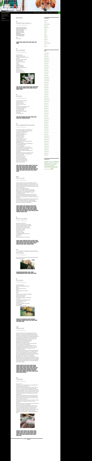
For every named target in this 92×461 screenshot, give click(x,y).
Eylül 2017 (45, 96)
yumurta (51, 167)
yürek (26, 211)
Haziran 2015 (46, 139)
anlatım (18, 365)
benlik (24, 165)
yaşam (37, 210)
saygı (35, 273)
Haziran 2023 (46, 53)
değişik (24, 366)
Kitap (45, 34)
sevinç (54, 165)
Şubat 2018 (46, 87)
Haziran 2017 (46, 101)
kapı (31, 241)
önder (29, 273)
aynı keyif (22, 365)
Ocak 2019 (46, 68)
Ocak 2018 (46, 89)
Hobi (45, 32)
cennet (34, 165)
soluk (20, 321)
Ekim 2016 (45, 115)
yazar (44, 167)
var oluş (33, 210)
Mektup (45, 36)
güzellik (22, 368)
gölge (30, 166)
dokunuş (33, 240)
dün (20, 166)
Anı (44, 22)
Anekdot (45, 20)
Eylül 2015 (45, 134)
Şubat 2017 (46, 108)
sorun (20, 434)
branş (31, 365)
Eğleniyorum (46, 27)
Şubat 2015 (46, 146)
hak (24, 241)
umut (17, 43)
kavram (29, 368)
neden (34, 241)
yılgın (18, 435)
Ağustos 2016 (46, 118)
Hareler (47, 12)
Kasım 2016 (46, 113)
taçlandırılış (19, 210)
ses (50, 165)
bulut (34, 365)
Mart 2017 (45, 106)
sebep (32, 209)
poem (47, 165)
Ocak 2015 (46, 148)
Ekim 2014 (45, 153)
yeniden (34, 434)
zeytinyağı (55, 167)
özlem (32, 273)
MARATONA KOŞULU (23, 23)
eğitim (28, 367)
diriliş (29, 240)
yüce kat (22, 211)
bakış (21, 240)
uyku (23, 434)
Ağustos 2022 (46, 58)
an (44, 161)
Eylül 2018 (45, 75)
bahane (18, 240)
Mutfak (55, 164)
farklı (34, 367)
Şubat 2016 (46, 125)
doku (17, 166)
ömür (29, 209)
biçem (25, 365)
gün (35, 166)
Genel (17, 249)
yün (20, 435)
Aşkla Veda (43, 12)
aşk (50, 161)
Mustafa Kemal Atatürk (20, 273)
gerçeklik (26, 166)
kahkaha (24, 167)
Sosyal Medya (55, 12)
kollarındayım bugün (33, 167)
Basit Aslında (21, 219)
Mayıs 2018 (46, 82)
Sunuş (45, 46)
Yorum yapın (25, 25)
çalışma (18, 366)
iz (52, 164)
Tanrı (23, 210)
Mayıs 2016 (46, 120)
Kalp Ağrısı (20, 50)
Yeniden (19, 379)
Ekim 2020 (45, 63)
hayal (18, 167)
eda (22, 166)
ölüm (21, 209)
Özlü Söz (45, 39)
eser (31, 367)
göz (32, 166)
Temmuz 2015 (46, 137)
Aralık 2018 (46, 70)
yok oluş (18, 211)
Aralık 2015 (46, 129)
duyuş (18, 241)
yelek (31, 434)
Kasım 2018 (46, 72)
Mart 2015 (45, 144)
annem (20, 165)
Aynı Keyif (20, 328)
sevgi (52, 165)
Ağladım (19, 280)
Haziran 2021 (46, 61)
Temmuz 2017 (46, 99)
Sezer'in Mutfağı (47, 166)
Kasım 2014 (46, 151)
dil (36, 165)
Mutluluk (20, 178)
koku (27, 167)
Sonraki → (29, 439)
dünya (18, 367)
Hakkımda (51, 12)
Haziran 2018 (46, 80)
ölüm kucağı (25, 209)
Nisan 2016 (46, 122)
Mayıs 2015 (46, 141)
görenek (18, 368)
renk (17, 434)
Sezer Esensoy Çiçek (5, 12)
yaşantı (48, 167)
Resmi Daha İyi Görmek (37, 12)
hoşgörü (28, 241)
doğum (31, 366)
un (57, 166)
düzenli (21, 367)
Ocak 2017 (46, 110)
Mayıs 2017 (46, 103)
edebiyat (25, 367)
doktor (34, 366)
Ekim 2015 (45, 132)
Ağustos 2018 (46, 77)
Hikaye (25, 368)
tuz (54, 166)
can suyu (30, 165)
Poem (45, 41)
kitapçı (35, 368)
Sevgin (19, 96)
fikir (36, 367)
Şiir (16, 21)
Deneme (28, 366)
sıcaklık (35, 209)
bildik (28, 365)
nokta (18, 209)
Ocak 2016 (46, 127)
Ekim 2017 (45, 94)
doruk (36, 240)
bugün (27, 165)
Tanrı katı (26, 210)
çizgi (21, 366)
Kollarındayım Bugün (25, 125)
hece (20, 167)
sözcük (52, 166)
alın (17, 165)
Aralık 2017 (46, 91)
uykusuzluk (27, 434)
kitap (32, 368)
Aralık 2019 (46, 65)
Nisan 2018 (46, 84)
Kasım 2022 (46, 56)
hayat (47, 164)
